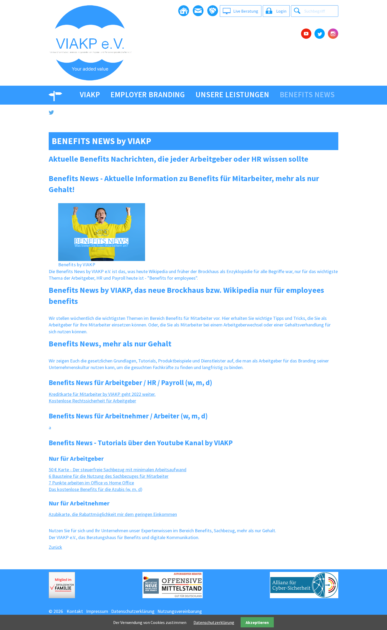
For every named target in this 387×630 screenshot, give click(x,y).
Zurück (55, 547)
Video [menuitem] (59, 94)
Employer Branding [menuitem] (148, 94)
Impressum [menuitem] (97, 611)
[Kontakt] (198, 10)
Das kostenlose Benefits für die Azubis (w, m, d (95, 489)
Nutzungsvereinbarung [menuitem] (179, 611)
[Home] (183, 10)
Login (281, 11)
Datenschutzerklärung (214, 622)
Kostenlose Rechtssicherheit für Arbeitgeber (92, 401)
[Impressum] (212, 10)
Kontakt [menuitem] (75, 611)
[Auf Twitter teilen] (193, 112)
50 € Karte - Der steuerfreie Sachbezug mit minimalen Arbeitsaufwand (117, 470)
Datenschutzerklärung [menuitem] (133, 611)
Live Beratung (245, 11)
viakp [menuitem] (90, 94)
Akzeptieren (257, 622)
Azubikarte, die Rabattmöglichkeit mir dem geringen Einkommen (113, 514)
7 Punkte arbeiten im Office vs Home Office (91, 483)
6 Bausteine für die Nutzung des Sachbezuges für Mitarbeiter (108, 476)
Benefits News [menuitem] (307, 94)
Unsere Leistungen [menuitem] (232, 94)
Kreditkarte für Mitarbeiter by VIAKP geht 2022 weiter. (102, 394)
